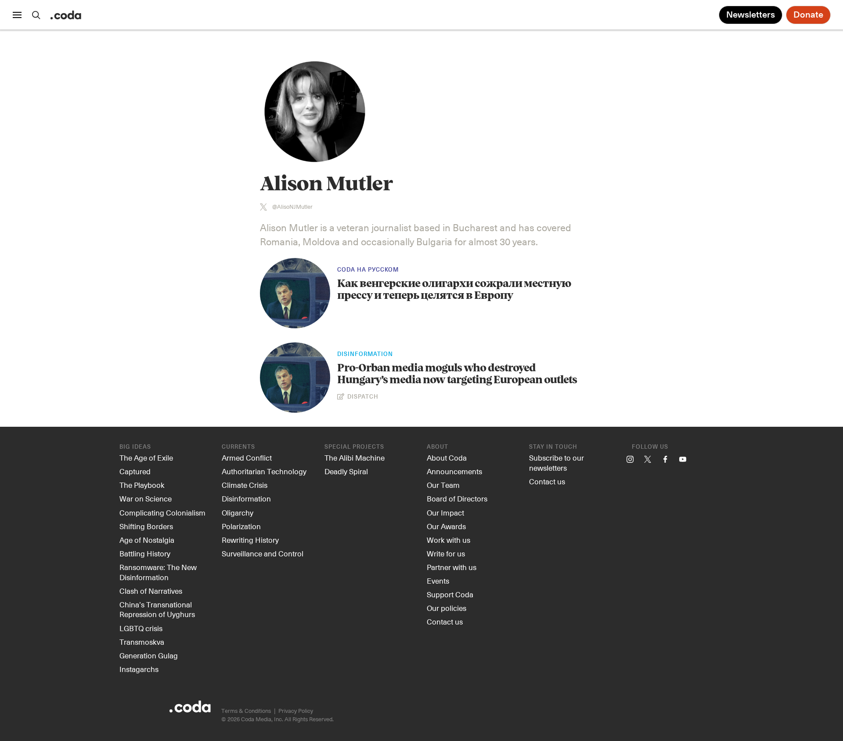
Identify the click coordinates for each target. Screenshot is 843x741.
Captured (135, 471)
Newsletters (750, 15)
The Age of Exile (146, 457)
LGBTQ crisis (140, 628)
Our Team (443, 484)
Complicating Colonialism (162, 512)
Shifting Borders (146, 526)
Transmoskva (141, 641)
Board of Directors (457, 498)
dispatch (362, 397)
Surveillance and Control (262, 553)
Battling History (144, 553)
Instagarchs (139, 669)
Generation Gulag (148, 655)
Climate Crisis (244, 484)
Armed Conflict (247, 457)
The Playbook (142, 484)
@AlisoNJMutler (292, 207)
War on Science (145, 498)
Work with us (448, 539)
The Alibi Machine (354, 457)
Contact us (445, 621)
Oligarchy (237, 512)
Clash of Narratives (150, 590)
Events (438, 580)
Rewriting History (250, 539)
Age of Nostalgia (146, 539)
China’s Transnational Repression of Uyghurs (157, 609)
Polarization (241, 526)
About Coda (447, 457)
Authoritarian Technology (264, 471)
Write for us (446, 553)
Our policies (446, 608)
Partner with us (451, 567)
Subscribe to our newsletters (556, 462)
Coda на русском (368, 270)
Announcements (454, 471)
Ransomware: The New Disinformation (158, 572)
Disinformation (365, 354)
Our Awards (446, 526)
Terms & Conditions (246, 710)
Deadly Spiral (346, 471)
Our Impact (445, 512)
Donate (808, 15)
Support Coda (450, 594)
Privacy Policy (295, 710)
